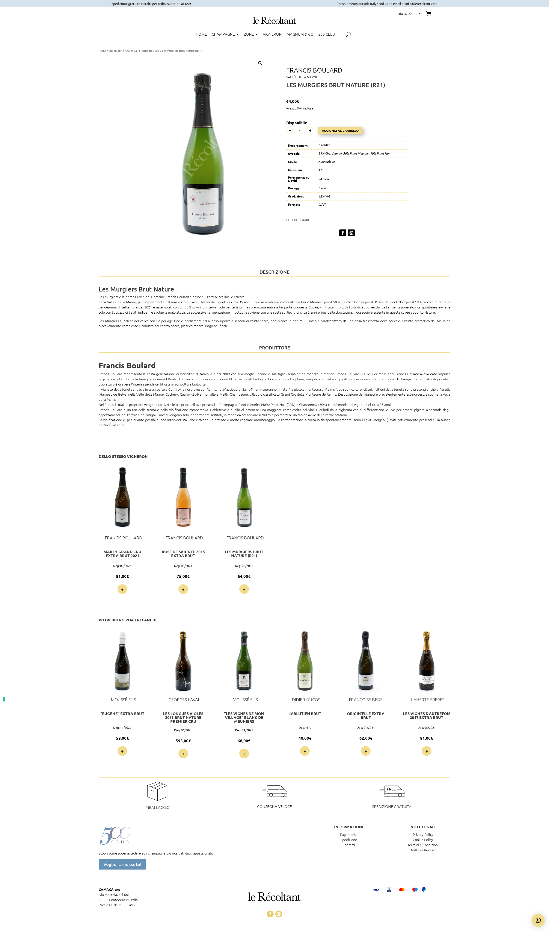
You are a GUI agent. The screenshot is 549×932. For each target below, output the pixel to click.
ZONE (249, 34)
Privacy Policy (423, 834)
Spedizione (349, 839)
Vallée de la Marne (302, 77)
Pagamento (348, 834)
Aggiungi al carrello (340, 130)
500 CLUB (326, 34)
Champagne (116, 51)
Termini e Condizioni (423, 844)
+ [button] (122, 589)
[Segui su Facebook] (342, 232)
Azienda (131, 51)
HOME (201, 34)
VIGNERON (272, 34)
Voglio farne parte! (122, 864)
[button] (260, 63)
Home (102, 51)
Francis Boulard (149, 51)
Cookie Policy (423, 839)
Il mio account (405, 14)
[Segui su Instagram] (351, 232)
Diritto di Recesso (423, 849)
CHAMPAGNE (223, 34)
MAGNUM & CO (300, 34)
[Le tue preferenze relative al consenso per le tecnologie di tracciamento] (4, 699)
